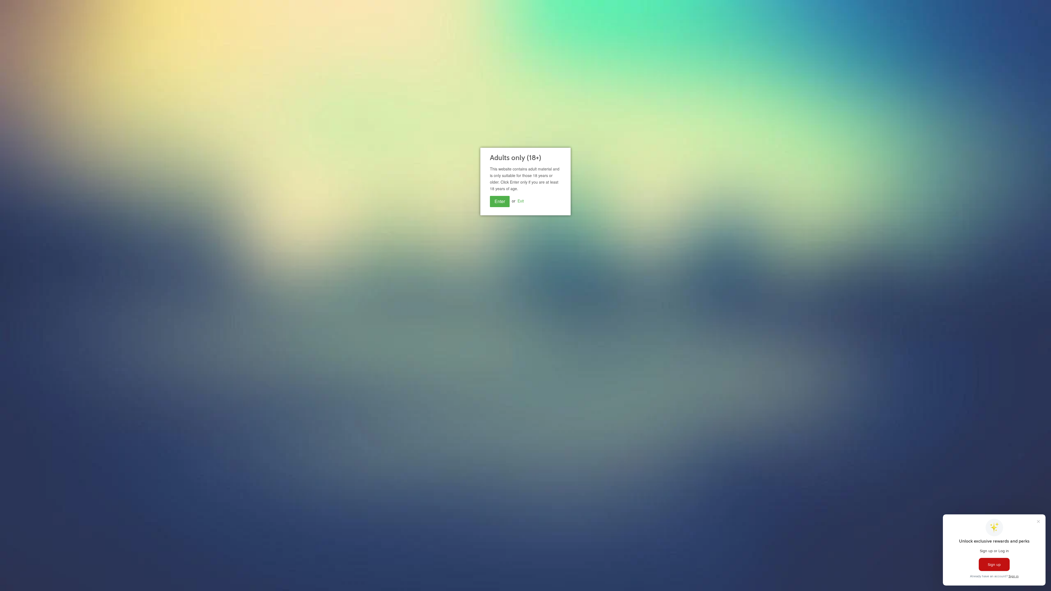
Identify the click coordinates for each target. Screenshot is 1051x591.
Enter (500, 201)
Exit (521, 201)
